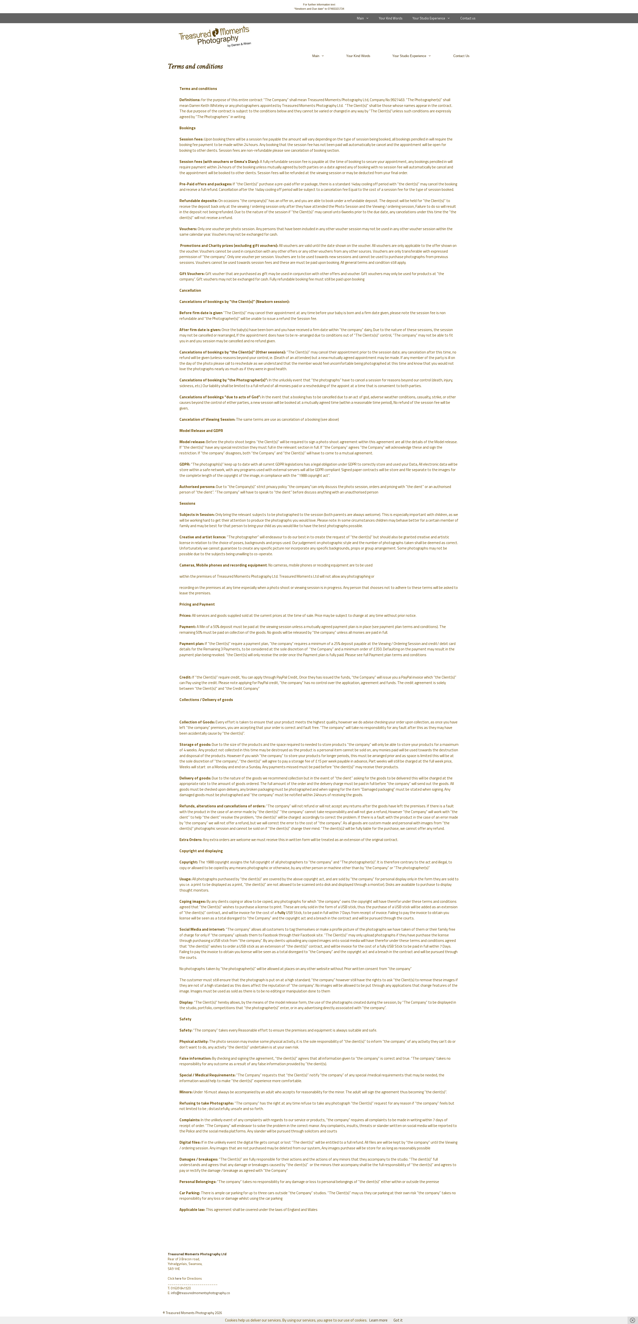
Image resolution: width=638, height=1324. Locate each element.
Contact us (468, 18)
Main (360, 18)
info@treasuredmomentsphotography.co (200, 1292)
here (178, 1278)
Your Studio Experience (428, 18)
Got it (398, 1320)
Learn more (378, 1320)
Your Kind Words (390, 18)
